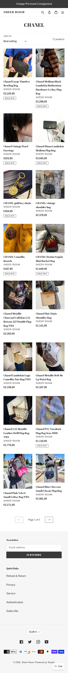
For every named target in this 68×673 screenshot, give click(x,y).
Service (10, 593)
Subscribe (12, 610)
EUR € (33, 632)
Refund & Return (16, 575)
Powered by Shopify (45, 662)
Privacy (10, 584)
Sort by (7, 36)
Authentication (14, 602)
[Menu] (62, 12)
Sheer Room (14, 12)
